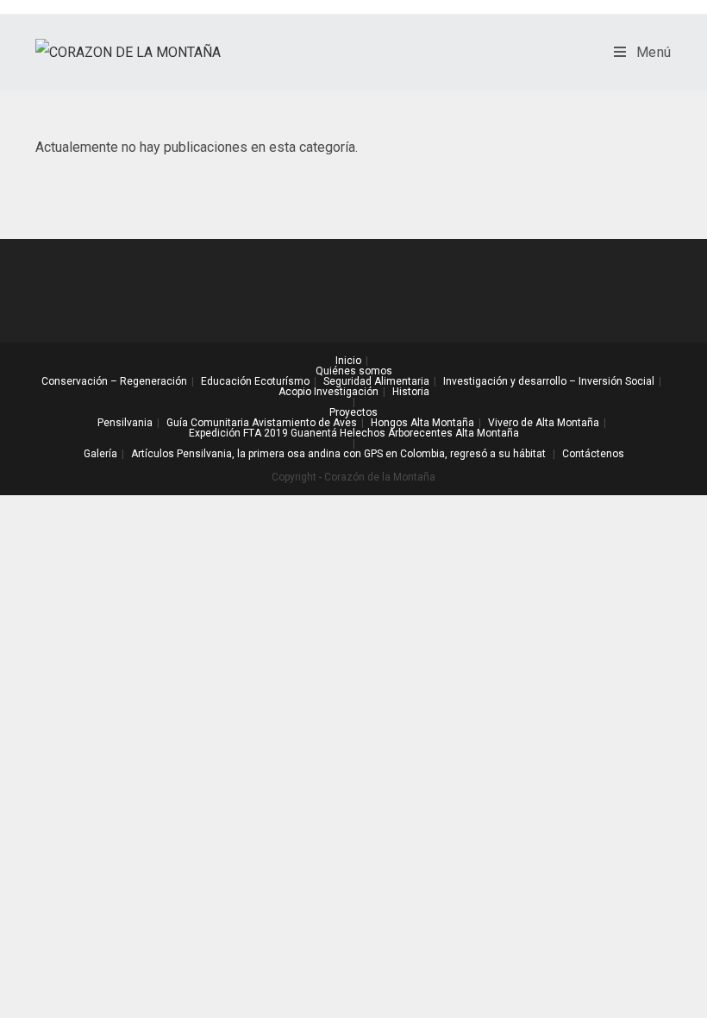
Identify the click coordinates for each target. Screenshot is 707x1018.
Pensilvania (125, 423)
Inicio (348, 361)
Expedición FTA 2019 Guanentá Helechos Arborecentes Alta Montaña (354, 433)
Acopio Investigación (328, 392)
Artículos (152, 454)
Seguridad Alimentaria (376, 381)
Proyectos (353, 412)
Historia (410, 392)
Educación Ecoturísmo (255, 381)
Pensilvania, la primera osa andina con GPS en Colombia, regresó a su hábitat (361, 454)
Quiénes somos (354, 371)
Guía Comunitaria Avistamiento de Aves (261, 423)
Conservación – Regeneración (114, 381)
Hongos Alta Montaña (422, 423)
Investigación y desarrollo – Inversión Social (548, 381)
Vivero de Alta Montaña (543, 423)
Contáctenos (593, 454)
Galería (100, 454)
